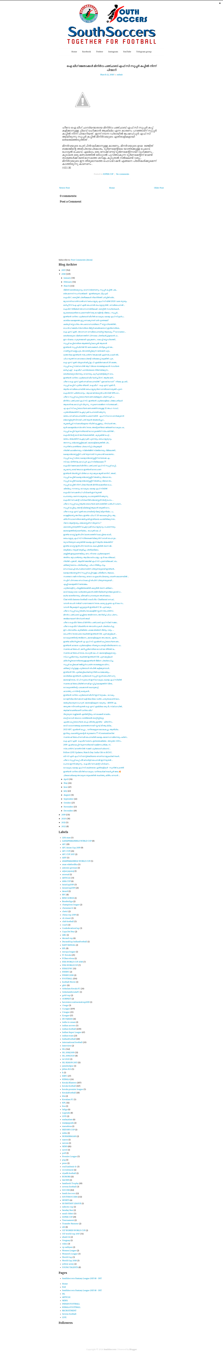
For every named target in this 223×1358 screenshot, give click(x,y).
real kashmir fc (69, 1166)
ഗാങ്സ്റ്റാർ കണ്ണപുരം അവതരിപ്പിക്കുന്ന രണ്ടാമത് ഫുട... (86, 351)
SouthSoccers (110, 1349)
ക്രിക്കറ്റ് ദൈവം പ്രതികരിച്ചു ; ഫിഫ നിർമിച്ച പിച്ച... (84, 565)
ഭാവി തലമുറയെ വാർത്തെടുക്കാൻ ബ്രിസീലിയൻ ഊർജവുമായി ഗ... (92, 592)
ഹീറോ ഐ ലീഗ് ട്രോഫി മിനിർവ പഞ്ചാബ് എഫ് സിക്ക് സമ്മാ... (90, 622)
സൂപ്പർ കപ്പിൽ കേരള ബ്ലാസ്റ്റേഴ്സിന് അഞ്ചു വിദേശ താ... (87, 477)
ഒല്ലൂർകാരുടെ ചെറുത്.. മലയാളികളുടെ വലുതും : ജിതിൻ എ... (90, 703)
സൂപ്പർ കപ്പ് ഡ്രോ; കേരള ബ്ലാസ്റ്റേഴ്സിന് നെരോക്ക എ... (86, 458)
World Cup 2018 (69, 1260)
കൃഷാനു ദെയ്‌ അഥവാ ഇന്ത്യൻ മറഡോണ (82, 469)
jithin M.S (66, 1069)
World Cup (67, 1257)
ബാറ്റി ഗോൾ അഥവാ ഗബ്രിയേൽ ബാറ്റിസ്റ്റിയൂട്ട (83, 718)
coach (65, 925)
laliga (64, 1109)
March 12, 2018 (107, 74)
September (69, 799)
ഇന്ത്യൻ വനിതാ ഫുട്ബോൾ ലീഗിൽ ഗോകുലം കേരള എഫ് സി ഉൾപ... (93, 316)
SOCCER (66, 1190)
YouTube (127, 51)
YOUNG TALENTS (70, 1267)
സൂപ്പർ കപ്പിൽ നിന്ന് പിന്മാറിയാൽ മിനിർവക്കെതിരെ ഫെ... (87, 485)
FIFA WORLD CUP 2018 (72, 962)
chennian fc (67, 908)
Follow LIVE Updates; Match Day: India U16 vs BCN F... (87, 752)
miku (64, 1133)
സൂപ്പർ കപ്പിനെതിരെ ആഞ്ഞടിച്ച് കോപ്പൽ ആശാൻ (85, 343)
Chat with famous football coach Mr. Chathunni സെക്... (89, 599)
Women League (69, 1250)
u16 (63, 1227)
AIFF (64, 857)
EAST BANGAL (68, 945)
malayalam (67, 1119)
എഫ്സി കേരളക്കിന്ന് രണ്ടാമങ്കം (75, 584)
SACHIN (65, 1180)
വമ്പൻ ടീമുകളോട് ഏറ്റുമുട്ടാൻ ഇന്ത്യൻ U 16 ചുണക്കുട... (87, 607)
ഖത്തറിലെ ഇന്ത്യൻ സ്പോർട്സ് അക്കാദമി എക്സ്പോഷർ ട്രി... (91, 355)
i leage (65, 1005)
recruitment (68, 1170)
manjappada (68, 1123)
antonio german (69, 868)
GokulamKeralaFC (70, 992)
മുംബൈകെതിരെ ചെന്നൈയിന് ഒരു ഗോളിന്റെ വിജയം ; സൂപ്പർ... (90, 312)
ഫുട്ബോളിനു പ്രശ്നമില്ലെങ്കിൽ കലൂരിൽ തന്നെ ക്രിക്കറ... (88, 588)
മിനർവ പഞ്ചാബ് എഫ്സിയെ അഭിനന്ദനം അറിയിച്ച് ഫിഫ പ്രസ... (90, 615)
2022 (63, 826)
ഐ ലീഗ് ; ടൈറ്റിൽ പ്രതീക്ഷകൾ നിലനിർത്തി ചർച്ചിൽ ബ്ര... (89, 297)
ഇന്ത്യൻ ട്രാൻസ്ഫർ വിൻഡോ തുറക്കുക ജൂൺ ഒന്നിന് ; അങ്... (89, 473)
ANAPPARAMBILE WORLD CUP (76, 861)
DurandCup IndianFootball (74, 941)
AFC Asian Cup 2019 (71, 847)
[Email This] (63, 167)
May (66, 783)
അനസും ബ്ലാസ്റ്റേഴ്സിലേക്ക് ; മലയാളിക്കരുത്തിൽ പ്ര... (86, 442)
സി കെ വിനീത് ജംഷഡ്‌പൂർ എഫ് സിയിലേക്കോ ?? (84, 462)
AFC (64, 844)
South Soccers (68, 1193)
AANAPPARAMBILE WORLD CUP (77, 841)
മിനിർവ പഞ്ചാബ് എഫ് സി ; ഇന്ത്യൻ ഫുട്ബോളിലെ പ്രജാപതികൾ (93, 401)
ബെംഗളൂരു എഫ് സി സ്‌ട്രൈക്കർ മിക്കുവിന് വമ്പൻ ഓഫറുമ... (89, 538)
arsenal (65, 874)
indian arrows (68, 1025)
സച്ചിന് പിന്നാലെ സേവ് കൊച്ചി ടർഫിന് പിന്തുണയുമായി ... (88, 580)
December (68, 811)
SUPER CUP (108, 174)
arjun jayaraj (68, 871)
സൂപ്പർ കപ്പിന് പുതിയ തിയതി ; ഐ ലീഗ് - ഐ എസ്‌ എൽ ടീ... (89, 385)
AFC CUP (66, 851)
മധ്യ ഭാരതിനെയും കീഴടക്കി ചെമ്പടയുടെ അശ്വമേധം (86, 595)
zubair (120, 74)
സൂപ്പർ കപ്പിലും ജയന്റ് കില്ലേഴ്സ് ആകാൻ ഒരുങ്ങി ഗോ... (86, 508)
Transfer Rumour (70, 1223)
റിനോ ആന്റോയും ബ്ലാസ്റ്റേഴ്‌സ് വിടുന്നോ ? (82, 523)
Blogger (133, 1349)
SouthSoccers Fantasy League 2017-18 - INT (82, 1278)
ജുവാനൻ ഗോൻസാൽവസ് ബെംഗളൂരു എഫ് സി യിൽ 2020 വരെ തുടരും (95, 301)
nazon (65, 1139)
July (65, 791)
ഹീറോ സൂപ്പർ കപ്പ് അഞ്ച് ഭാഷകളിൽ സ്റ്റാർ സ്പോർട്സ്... (88, 611)
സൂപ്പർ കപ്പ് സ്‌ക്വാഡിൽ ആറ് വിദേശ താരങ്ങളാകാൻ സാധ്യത (91, 366)
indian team (67, 1036)
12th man (66, 837)
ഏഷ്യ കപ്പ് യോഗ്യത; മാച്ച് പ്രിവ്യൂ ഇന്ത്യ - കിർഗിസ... (88, 722)
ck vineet (66, 918)
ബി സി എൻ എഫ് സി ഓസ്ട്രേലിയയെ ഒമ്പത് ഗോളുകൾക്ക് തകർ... (91, 756)
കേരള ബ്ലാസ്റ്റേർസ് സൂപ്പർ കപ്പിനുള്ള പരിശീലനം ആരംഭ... (89, 573)
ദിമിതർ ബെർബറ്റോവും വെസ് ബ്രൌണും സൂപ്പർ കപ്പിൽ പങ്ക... (90, 290)
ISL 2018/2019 (68, 1052)
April (66, 779)
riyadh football (69, 1173)
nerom (65, 1143)
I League (66, 1009)
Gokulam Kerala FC (71, 988)
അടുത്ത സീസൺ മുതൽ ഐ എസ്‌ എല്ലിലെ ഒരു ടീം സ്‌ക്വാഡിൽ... (93, 706)
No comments (122, 174)
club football (68, 921)
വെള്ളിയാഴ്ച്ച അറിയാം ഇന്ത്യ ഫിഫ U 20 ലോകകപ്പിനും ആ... (89, 515)
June (66, 787)
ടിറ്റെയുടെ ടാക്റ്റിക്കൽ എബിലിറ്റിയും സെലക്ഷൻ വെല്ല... (87, 714)
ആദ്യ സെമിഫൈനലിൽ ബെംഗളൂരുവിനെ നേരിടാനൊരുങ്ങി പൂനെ (92, 389)
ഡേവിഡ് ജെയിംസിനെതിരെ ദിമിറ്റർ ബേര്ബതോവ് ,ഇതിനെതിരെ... (91, 328)
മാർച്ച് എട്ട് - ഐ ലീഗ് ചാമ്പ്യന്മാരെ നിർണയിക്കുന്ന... (86, 370)
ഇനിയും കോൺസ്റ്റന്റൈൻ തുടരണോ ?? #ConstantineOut (88, 733)
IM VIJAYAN (67, 1019)
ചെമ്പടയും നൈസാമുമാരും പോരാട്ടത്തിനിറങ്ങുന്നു (85, 496)
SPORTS (65, 1200)
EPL (64, 948)
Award (65, 891)
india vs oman (68, 1022)
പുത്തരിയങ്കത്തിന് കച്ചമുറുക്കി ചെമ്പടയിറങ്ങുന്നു (84, 412)
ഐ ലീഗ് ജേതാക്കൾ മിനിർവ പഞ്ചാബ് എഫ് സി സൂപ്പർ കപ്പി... (90, 465)
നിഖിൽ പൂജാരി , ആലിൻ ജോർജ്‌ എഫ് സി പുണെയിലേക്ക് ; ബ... (90, 561)
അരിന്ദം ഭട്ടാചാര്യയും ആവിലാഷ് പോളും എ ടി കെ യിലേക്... (89, 557)
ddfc (64, 935)
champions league (70, 904)
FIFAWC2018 (68, 975)
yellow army (68, 1264)
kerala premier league (72, 1089)
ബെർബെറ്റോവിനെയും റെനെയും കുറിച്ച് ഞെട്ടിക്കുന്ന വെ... (88, 374)
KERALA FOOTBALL (71, 1307)
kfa (63, 1096)
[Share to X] (67, 167)
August (67, 795)
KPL (64, 1103)
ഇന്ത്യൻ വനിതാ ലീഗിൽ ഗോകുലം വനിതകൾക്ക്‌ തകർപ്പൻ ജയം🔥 (92, 771)
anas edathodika (70, 864)
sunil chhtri (67, 1213)
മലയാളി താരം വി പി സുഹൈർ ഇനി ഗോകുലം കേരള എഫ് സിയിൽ (92, 680)
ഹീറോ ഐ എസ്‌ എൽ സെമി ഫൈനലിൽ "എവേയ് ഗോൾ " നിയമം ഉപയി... (95, 381)
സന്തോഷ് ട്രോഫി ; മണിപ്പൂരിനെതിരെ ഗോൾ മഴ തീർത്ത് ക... (89, 649)
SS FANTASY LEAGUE (71, 1203)
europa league (68, 952)
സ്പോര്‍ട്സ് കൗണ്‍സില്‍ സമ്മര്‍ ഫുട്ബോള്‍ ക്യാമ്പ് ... (86, 748)
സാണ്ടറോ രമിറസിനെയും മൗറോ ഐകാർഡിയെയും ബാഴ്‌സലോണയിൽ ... (96, 576)
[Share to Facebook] (70, 167)
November (68, 807)
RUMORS (66, 1176)
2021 (63, 822)
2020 (63, 818)
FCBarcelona (68, 958)
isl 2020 (66, 1059)
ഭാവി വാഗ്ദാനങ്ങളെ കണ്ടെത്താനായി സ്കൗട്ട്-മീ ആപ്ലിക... (87, 725)
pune (64, 1163)
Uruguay (66, 1240)
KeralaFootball (69, 1093)
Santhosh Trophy (70, 1183)
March (67, 286)
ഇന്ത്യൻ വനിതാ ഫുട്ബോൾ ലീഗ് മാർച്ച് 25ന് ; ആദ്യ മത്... (88, 378)
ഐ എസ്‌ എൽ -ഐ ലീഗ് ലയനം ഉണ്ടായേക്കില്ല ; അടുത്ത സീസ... (92, 741)
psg (64, 1160)
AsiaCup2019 (68, 884)
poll (64, 1153)
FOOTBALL (67, 978)
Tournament (68, 1220)
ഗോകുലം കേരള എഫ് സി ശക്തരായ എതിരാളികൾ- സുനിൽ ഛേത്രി (93, 767)
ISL (63, 1049)
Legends (66, 1113)
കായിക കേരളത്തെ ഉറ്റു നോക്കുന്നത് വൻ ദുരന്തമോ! (85, 320)
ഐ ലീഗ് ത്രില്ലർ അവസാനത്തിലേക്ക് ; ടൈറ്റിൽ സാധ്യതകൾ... (91, 309)
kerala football (69, 1086)
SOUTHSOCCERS (69, 1197)
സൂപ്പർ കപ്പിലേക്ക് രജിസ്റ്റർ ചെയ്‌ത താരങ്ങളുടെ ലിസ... (86, 664)
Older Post (159, 188)
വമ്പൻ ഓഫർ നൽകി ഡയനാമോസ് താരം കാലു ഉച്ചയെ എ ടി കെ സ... (93, 603)
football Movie (69, 982)
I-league (66, 1012)
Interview (66, 1046)
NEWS (65, 1146)
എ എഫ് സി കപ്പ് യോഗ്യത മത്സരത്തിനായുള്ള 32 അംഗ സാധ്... (91, 408)
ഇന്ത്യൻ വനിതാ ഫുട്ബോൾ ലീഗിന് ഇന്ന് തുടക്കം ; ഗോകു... (89, 695)
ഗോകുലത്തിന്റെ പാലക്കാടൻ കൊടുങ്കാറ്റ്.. (81, 687)
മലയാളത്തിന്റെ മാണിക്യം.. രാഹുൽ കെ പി (82, 530)
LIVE (64, 1116)
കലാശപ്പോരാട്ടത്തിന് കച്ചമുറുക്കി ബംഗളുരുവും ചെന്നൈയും (89, 527)
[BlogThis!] (65, 167)
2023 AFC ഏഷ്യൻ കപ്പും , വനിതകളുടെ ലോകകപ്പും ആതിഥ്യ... (91, 729)
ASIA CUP (66, 881)
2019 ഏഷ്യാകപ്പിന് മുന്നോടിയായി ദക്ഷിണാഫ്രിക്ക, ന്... (87, 745)
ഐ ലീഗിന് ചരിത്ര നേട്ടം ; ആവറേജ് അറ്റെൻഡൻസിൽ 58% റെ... (91, 393)
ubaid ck (66, 1237)
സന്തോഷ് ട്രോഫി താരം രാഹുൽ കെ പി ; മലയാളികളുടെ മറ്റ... (90, 653)
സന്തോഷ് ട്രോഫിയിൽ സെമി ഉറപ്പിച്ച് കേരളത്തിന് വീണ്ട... (88, 683)
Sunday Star (67, 1210)
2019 (63, 814)
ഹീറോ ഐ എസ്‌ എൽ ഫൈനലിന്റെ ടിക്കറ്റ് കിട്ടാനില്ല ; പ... (88, 511)
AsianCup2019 (68, 888)
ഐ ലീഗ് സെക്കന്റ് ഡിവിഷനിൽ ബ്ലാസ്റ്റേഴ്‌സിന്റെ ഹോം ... (88, 500)
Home (74, 51)
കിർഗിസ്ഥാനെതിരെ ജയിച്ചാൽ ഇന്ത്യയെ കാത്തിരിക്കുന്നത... (89, 519)
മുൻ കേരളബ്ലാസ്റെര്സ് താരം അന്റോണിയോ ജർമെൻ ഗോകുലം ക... (94, 427)
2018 (63, 274)
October (67, 803)
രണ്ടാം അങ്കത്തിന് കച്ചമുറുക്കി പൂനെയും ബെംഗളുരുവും (87, 439)
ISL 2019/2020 (68, 1056)
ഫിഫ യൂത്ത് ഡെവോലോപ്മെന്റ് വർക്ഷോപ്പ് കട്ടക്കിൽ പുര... (88, 358)
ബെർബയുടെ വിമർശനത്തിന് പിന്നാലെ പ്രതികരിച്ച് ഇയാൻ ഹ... (90, 335)
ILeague (65, 1015)
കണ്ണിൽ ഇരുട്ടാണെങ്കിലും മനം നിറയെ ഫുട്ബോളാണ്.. (86, 553)
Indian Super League (71, 1032)
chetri (65, 911)
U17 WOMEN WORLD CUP (73, 1230)
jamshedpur (68, 1066)
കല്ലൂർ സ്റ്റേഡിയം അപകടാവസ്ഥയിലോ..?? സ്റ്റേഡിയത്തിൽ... (90, 324)
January (67, 278)
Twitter (99, 51)
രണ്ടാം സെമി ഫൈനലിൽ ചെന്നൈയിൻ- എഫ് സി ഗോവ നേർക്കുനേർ (93, 416)
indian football (69, 1029)
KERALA (66, 1079)
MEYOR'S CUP (68, 1129)
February (68, 282)
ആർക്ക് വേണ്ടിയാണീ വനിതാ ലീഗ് (77, 710)
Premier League (69, 1156)
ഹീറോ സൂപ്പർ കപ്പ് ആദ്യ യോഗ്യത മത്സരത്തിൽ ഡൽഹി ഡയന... (92, 504)
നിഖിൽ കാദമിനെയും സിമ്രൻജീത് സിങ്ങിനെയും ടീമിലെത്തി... (89, 450)
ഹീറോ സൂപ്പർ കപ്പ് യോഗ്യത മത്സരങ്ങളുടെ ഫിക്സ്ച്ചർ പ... (89, 397)
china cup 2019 (69, 915)
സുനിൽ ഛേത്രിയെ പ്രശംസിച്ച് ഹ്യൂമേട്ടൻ (82, 446)
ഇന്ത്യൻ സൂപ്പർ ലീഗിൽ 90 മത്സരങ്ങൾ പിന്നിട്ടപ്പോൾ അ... (88, 347)
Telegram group (144, 51)
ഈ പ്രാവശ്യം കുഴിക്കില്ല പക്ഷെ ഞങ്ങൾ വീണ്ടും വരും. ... (88, 630)
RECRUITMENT (69, 1310)
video (64, 1244)
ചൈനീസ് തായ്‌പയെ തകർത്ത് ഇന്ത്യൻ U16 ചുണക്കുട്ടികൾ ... (90, 634)
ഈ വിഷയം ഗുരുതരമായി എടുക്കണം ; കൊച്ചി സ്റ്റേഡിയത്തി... (89, 339)
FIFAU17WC (67, 968)
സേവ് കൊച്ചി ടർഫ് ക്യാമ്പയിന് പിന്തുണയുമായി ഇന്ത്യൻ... (89, 569)
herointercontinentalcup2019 (76, 1002)
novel (64, 1150)
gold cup (66, 995)
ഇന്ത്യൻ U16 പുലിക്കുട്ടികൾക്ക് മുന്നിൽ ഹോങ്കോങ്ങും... (86, 672)
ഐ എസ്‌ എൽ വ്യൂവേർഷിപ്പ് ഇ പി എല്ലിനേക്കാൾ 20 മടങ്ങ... (90, 362)
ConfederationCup (70, 928)
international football (72, 1042)
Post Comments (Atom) (81, 260)
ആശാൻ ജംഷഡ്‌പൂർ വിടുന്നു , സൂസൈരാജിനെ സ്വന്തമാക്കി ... (91, 404)
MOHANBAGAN (69, 1136)
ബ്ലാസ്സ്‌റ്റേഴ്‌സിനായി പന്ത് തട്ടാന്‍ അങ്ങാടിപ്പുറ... (84, 420)
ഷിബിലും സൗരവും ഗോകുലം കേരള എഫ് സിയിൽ (85, 488)
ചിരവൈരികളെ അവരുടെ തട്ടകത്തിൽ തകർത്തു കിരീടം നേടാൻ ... (91, 775)
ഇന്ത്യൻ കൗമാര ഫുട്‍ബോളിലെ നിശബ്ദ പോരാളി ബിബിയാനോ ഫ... (92, 645)
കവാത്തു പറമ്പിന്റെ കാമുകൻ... (76, 691)
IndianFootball (69, 1039)
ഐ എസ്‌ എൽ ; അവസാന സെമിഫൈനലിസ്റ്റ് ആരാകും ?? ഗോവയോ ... (94, 332)
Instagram (113, 51)
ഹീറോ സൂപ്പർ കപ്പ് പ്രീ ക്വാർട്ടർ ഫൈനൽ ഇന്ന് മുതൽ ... (88, 760)
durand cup (67, 938)
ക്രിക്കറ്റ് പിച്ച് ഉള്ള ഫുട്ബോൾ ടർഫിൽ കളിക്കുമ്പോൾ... (86, 668)
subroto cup (67, 1207)
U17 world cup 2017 (71, 1234)
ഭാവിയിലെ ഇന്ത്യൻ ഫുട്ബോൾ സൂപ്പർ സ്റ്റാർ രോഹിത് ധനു (89, 676)
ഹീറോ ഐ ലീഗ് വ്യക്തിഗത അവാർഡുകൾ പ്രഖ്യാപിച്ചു (88, 626)
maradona (67, 1126)
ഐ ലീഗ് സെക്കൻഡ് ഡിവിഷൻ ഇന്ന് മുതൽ (82, 492)
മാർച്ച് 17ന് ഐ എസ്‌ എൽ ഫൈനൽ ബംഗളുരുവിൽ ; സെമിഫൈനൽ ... (94, 305)
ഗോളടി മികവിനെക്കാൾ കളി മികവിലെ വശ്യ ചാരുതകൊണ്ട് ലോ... (91, 699)
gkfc (64, 985)
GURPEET (66, 999)
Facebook (86, 51)
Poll (64, 1287)
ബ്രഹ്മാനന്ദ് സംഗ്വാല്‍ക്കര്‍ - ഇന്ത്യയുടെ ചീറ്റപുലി (85, 293)
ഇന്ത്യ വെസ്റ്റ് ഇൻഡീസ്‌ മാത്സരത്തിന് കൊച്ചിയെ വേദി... (87, 534)
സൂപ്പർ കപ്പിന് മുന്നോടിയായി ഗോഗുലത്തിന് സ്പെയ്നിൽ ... (89, 431)
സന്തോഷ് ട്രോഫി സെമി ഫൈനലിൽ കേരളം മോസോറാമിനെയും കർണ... (95, 737)
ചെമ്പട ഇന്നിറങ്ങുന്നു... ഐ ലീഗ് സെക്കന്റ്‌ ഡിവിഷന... (86, 764)
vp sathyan (67, 1247)
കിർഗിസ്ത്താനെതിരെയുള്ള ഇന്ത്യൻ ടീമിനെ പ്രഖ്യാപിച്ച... (88, 660)
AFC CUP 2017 (68, 854)
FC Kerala (66, 955)
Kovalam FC (67, 1099)
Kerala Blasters (69, 1082)
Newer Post (64, 188)
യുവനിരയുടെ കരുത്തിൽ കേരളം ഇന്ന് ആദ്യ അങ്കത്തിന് (88, 542)
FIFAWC (65, 972)
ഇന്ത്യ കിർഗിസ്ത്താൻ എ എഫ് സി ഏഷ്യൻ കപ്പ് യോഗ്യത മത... (91, 641)
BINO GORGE (68, 898)
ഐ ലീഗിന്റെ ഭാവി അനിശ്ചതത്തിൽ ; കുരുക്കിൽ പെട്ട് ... (86, 435)
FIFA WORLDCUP (70, 965)
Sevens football (69, 1314)
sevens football (69, 1186)
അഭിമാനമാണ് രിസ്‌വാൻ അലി (76, 618)
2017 (63, 270)
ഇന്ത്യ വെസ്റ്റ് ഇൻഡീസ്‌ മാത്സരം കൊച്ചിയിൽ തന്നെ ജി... (87, 546)
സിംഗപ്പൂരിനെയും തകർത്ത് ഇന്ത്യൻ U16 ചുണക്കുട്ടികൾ (87, 657)
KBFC (64, 1076)
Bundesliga (67, 901)
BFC (64, 894)
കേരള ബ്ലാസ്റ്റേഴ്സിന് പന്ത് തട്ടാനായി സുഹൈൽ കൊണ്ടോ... (89, 454)
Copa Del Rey (68, 931)
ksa (64, 1106)
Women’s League (70, 1254)
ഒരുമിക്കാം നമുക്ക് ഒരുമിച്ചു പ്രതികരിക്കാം (81, 550)
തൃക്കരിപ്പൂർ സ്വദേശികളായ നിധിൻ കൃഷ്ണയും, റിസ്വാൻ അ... (90, 423)
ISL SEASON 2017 (69, 1062)
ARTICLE (66, 878)
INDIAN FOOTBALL (71, 1304)
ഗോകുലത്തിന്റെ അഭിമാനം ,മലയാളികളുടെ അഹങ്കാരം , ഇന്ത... (90, 638)
